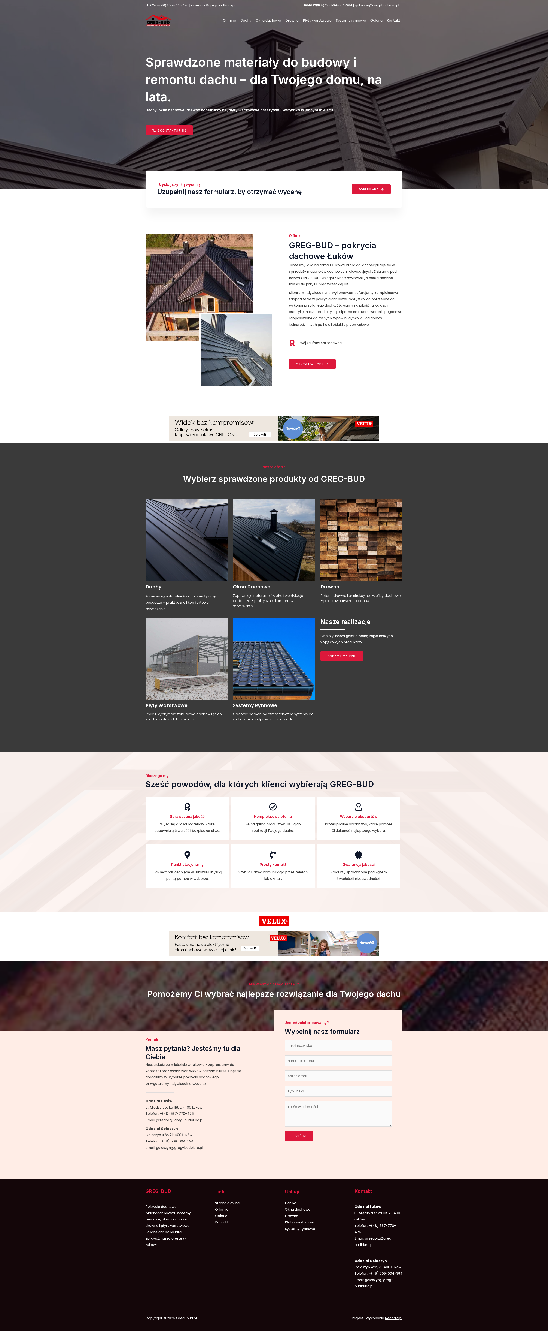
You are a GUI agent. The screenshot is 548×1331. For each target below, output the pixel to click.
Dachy (245, 20)
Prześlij (299, 1136)
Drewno (292, 20)
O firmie (229, 20)
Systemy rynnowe (351, 20)
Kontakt (393, 20)
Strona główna (227, 1203)
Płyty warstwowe (317, 20)
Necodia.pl (393, 1318)
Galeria (376, 20)
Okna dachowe (268, 20)
